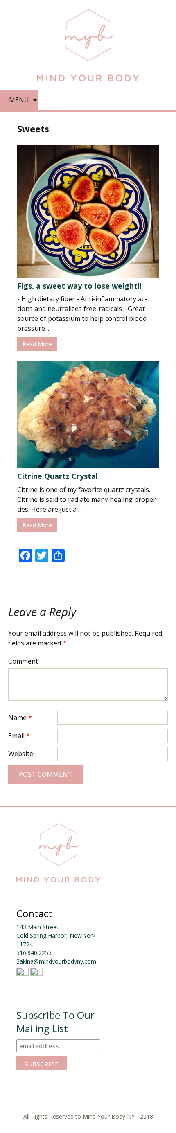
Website (20, 753)
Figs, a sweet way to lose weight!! (79, 286)
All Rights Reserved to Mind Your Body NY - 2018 (88, 1116)
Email (19, 735)
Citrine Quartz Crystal (57, 476)
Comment (23, 661)
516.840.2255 (34, 953)
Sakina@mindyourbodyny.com (56, 961)
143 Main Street (37, 927)
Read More (37, 344)
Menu (19, 99)
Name (20, 717)
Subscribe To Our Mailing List (55, 1021)
